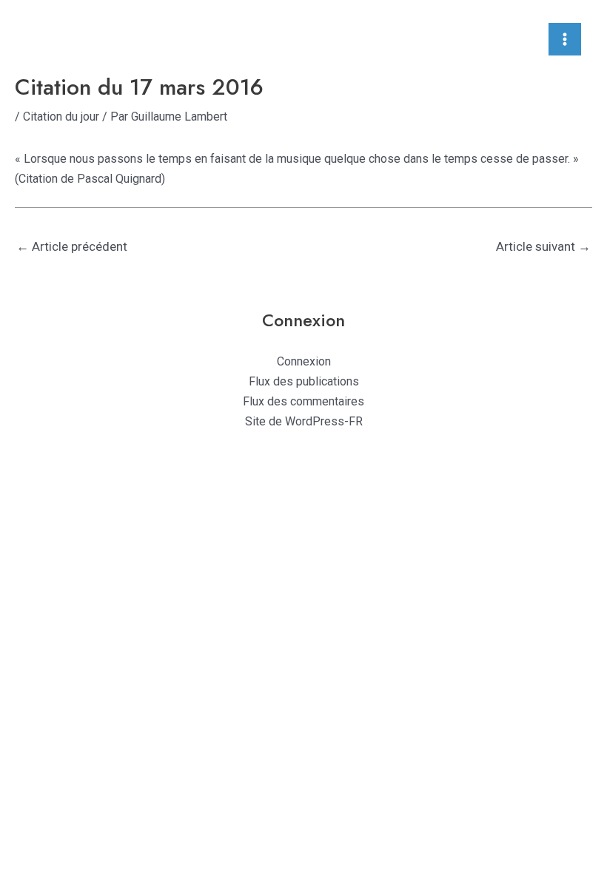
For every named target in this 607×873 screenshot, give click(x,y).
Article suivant (543, 246)
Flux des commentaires (303, 401)
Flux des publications (304, 381)
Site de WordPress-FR (304, 421)
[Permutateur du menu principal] (565, 39)
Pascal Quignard (119, 179)
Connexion (304, 361)
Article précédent (71, 246)
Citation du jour (61, 116)
